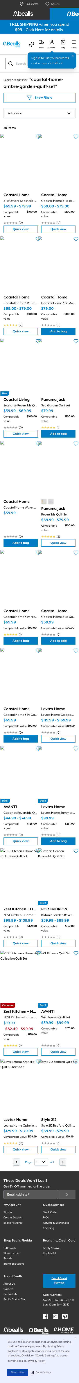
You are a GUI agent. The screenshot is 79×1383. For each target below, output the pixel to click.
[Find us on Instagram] (55, 1316)
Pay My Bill (49, 1253)
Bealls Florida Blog (15, 1299)
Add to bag (62, 332)
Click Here (35, 29)
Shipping (48, 1228)
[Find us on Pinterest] (65, 1316)
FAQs (46, 1217)
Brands (8, 1258)
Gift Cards (10, 1248)
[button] (41, 1372)
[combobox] (39, 113)
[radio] (44, 501)
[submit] (66, 1194)
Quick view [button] (25, 230)
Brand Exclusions (14, 1263)
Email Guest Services (59, 1280)
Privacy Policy (36, 1360)
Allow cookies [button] (17, 1372)
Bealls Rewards (13, 1222)
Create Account (13, 1217)
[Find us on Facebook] (45, 1316)
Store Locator (12, 1253)
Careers (8, 1288)
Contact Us (10, 1294)
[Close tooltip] (72, 56)
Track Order (50, 1212)
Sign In (8, 1212)
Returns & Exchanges (56, 1222)
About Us (9, 1283)
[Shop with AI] (31, 44)
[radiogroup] (47, 501)
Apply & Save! (51, 1248)
